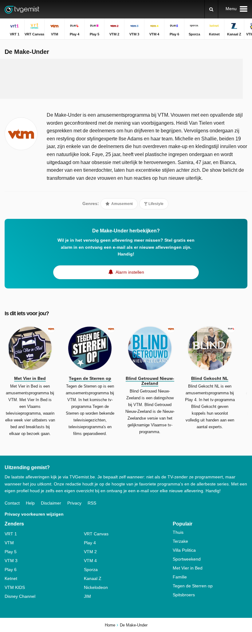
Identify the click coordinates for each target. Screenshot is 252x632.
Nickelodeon (96, 587)
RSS (92, 503)
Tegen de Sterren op (193, 585)
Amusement (121, 204)
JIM (87, 596)
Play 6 (11, 569)
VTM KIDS (15, 587)
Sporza (91, 569)
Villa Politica (184, 550)
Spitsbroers (184, 594)
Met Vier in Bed (188, 568)
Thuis (178, 532)
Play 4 (90, 542)
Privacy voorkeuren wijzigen (34, 514)
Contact (12, 503)
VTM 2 (90, 551)
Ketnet (11, 578)
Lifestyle (155, 204)
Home (110, 625)
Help (30, 503)
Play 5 (11, 551)
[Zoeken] (211, 9)
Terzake (180, 541)
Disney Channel (20, 596)
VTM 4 (90, 560)
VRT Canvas (96, 533)
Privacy (74, 503)
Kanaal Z (92, 578)
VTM (9, 542)
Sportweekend (187, 559)
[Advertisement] (121, 79)
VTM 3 (11, 560)
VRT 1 (11, 533)
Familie (180, 576)
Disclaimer (51, 503)
